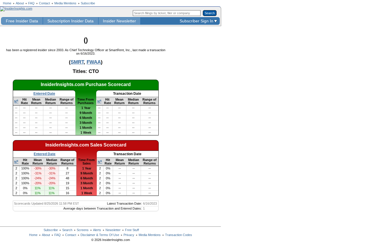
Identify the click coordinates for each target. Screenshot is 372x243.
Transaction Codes (178, 235)
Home (7, 3)
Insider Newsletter (119, 21)
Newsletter (113, 230)
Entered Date (44, 94)
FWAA (94, 62)
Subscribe (88, 3)
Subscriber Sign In (196, 21)
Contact (44, 3)
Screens (83, 230)
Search (67, 230)
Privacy (129, 235)
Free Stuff (132, 230)
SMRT (77, 62)
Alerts (97, 230)
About (20, 3)
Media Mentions (65, 3)
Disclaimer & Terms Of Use (100, 235)
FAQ (31, 3)
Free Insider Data (22, 21)
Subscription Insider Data (70, 21)
